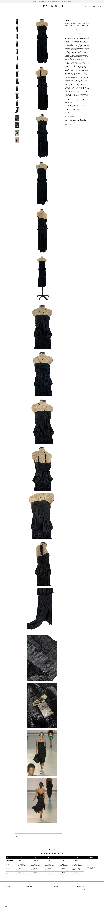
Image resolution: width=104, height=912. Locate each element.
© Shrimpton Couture (9, 908)
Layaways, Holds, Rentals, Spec (32, 895)
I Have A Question (77, 33)
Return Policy (28, 893)
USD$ (4, 5)
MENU (4, 13)
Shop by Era (55, 10)
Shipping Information (30, 891)
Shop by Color (72, 10)
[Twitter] (70, 124)
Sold (77, 29)
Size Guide (56, 889)
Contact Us (28, 889)
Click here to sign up (80, 889)
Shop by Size (63, 10)
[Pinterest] (72, 124)
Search (90, 6)
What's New (31, 10)
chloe (67, 20)
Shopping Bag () (97, 6)
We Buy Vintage (57, 891)
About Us (7, 889)
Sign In (86, 6)
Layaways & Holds (18, 830)
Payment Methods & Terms (31, 897)
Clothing (38, 10)
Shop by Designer (46, 10)
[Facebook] (68, 124)
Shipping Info (17, 836)
